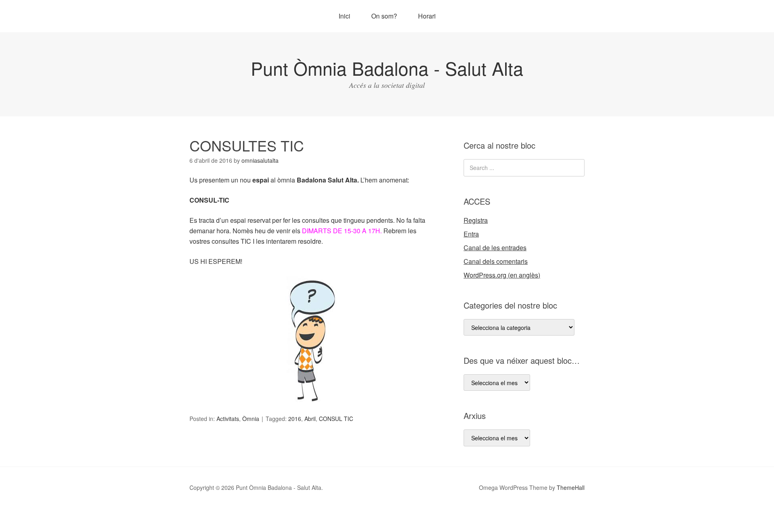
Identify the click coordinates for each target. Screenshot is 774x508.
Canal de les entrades (495, 247)
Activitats (227, 419)
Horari (427, 16)
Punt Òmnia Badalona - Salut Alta (387, 68)
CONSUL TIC (336, 419)
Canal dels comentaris (496, 261)
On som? (384, 16)
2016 (294, 419)
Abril (310, 419)
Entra (471, 233)
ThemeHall (571, 487)
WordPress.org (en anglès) (502, 275)
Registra (476, 220)
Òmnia (250, 419)
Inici (344, 16)
